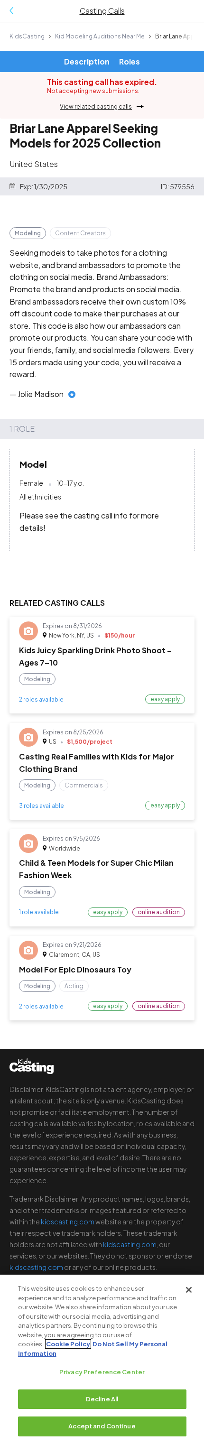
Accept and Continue (101, 1426)
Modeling (28, 233)
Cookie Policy (68, 1344)
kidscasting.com (67, 1221)
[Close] (188, 1289)
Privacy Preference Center (102, 1372)
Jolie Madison (41, 394)
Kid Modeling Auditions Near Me (100, 36)
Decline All (102, 1399)
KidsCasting (27, 36)
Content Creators (80, 233)
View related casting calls (96, 106)
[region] (102, 1359)
